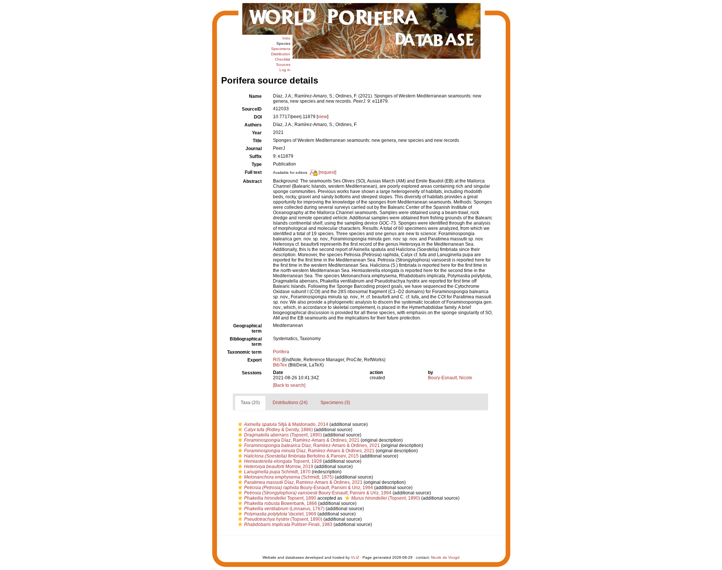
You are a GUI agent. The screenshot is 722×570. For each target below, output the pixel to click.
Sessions (252, 372)
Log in (284, 70)
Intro (286, 38)
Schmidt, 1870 (277, 471)
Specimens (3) (335, 402)
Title (257, 140)
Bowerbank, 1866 (280, 503)
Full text (253, 172)
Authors (253, 125)
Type (257, 164)
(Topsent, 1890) (283, 435)
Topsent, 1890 (280, 498)
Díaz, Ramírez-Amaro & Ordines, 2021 (301, 440)
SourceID (252, 109)
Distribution (280, 54)
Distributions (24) (290, 402)
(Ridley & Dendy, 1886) (278, 429)
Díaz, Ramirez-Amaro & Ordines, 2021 (303, 482)
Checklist (282, 59)
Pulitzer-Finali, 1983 (288, 524)
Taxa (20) (250, 402)
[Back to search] (289, 385)
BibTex (280, 365)
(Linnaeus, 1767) (284, 508)
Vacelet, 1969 (280, 514)
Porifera (281, 351)
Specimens (280, 49)
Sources (283, 64)
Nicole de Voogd (445, 557)
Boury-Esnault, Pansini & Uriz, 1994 (308, 487)
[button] (240, 424)
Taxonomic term (244, 352)
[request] (327, 172)
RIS (277, 359)
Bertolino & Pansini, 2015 (301, 456)
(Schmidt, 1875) (289, 477)
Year (257, 132)
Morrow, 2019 (278, 466)
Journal (254, 148)
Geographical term (247, 328)
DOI (258, 117)
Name (255, 96)
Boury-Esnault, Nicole (450, 377)
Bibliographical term (246, 341)
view (322, 116)
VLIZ (355, 557)
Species (283, 43)
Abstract (252, 181)
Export (254, 360)
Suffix (255, 156)
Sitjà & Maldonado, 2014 (286, 424)
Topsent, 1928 (283, 461)
